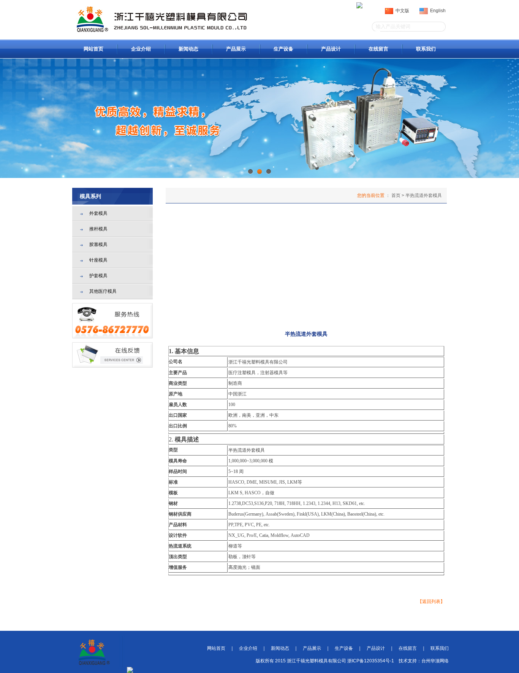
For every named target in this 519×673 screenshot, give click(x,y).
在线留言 (378, 49)
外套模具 (98, 213)
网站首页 (93, 49)
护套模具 (98, 275)
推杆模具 (98, 229)
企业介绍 (141, 49)
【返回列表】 (431, 601)
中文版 (401, 10)
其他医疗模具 (103, 291)
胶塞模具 (98, 244)
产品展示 (236, 49)
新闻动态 (188, 49)
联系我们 (426, 49)
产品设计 (331, 49)
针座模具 (98, 260)
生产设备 (283, 49)
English (437, 10)
